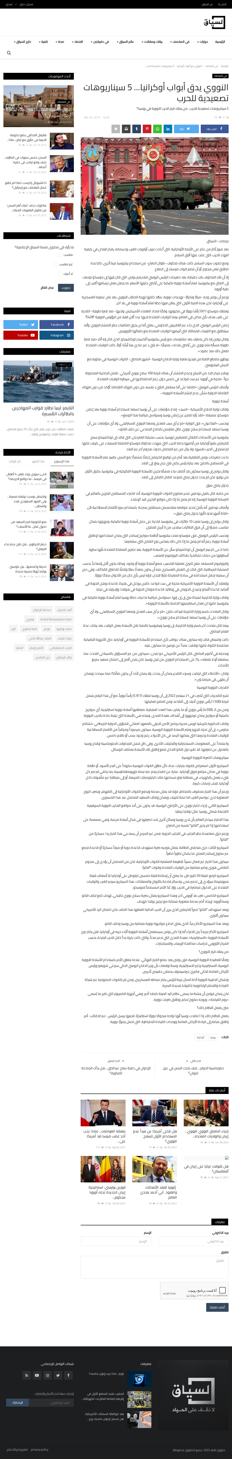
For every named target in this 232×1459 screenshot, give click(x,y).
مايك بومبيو (64, 628)
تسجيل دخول (26, 4)
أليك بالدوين (64, 609)
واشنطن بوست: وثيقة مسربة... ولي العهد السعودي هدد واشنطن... (26, 501)
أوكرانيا (200, 1037)
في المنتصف (211, 66)
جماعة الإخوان (42, 609)
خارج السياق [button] (23, 42)
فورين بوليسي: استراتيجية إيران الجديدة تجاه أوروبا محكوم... (107, 1192)
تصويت (65, 288)
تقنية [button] (44, 42)
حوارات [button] (203, 42)
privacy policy (39, 1449)
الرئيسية (220, 42)
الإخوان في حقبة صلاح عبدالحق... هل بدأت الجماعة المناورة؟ (116, 1071)
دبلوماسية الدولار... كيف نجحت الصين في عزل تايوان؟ (193, 1071)
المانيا (19, 647)
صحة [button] (60, 42)
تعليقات (220, 1222)
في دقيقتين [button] (100, 42)
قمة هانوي (29, 628)
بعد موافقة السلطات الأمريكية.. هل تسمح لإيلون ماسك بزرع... (104, 1416)
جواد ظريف (65, 638)
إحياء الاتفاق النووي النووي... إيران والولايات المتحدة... (207, 1134)
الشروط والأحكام (17, 1449)
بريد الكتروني (220, 1232)
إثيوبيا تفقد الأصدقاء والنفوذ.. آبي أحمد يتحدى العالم (158, 1192)
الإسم (147, 1232)
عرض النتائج (47, 287)
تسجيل (9, 4)
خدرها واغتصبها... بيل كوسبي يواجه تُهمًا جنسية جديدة (27, 569)
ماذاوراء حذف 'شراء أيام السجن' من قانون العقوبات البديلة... (26, 208)
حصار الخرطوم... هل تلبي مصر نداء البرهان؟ (25, 546)
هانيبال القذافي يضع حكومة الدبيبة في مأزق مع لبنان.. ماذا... (26, 137)
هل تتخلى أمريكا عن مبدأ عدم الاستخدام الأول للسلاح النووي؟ (155, 1136)
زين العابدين (42, 657)
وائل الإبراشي (64, 657)
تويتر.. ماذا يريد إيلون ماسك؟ (106, 1373)
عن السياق (207, 4)
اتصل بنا (222, 4)
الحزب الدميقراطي (61, 647)
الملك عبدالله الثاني (39, 638)
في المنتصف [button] (180, 42)
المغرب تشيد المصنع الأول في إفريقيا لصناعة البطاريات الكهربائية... (102, 1396)
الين (13, 628)
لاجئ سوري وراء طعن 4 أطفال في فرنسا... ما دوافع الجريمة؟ (26, 476)
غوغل (46, 628)
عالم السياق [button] (126, 42)
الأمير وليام (36, 647)
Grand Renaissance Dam (56, 619)
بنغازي (30, 619)
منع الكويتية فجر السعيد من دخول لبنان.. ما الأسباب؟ (28, 524)
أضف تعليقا (217, 1307)
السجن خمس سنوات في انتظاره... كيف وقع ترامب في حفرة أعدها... (25, 162)
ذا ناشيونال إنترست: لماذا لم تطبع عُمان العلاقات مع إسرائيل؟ (25, 185)
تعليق (225, 1252)
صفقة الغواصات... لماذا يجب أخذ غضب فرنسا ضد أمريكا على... (104, 1136)
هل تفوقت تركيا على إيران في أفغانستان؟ (206, 1169)
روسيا (213, 1037)
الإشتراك (17, 1402)
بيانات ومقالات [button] (152, 42)
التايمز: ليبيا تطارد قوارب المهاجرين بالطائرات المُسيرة (43, 411)
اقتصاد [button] (78, 42)
